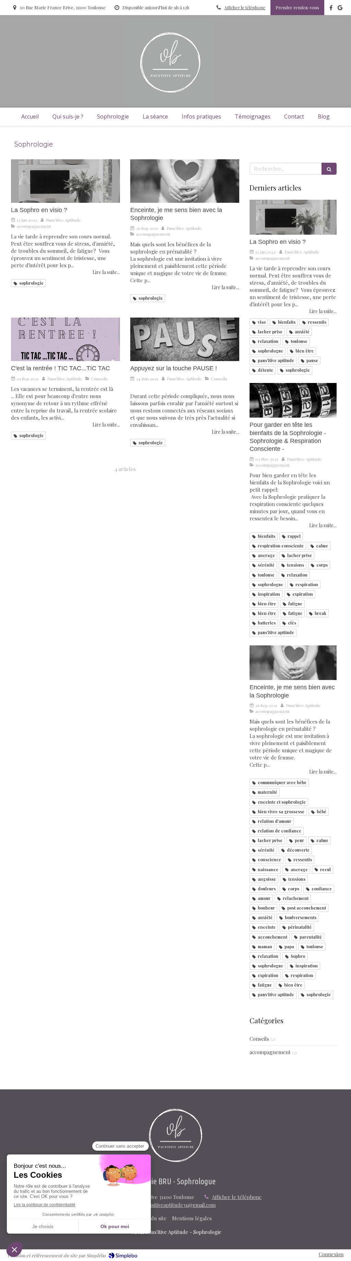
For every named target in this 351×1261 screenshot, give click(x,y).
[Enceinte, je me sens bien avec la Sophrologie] (184, 181)
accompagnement (270, 1052)
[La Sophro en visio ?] (65, 181)
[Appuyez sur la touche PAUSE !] (184, 339)
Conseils (259, 1038)
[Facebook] (330, 9)
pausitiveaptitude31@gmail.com (179, 1204)
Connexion (331, 1254)
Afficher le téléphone (244, 7)
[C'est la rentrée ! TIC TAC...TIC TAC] (65, 339)
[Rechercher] (329, 169)
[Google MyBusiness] (340, 9)
